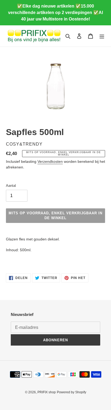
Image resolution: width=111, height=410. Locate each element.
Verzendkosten (50, 161)
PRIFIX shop (46, 392)
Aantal (11, 186)
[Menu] (101, 36)
